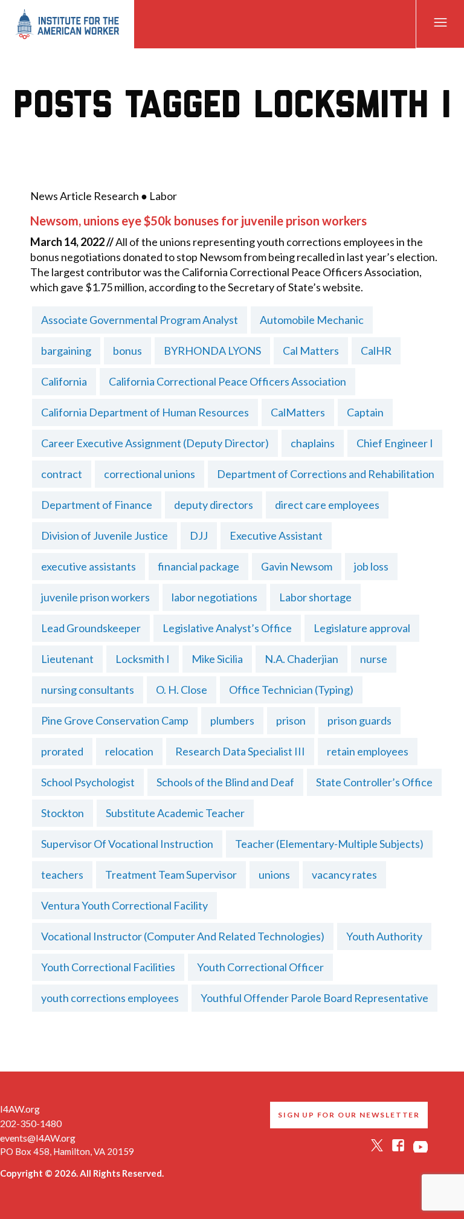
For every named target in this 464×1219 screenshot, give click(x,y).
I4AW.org (20, 1108)
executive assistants (88, 566)
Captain (365, 412)
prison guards (359, 720)
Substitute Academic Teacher (175, 813)
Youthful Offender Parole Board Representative (314, 997)
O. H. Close (181, 689)
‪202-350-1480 (31, 1123)
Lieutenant (67, 658)
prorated (62, 751)
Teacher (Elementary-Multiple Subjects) (329, 843)
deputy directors (213, 504)
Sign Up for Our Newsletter (349, 1114)
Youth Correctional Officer (260, 967)
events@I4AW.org (38, 1137)
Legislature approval (362, 628)
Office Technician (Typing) (291, 689)
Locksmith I (142, 658)
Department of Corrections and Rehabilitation (325, 473)
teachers (62, 874)
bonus (127, 350)
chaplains (313, 443)
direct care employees (327, 504)
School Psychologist (88, 782)
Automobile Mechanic (312, 319)
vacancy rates (344, 874)
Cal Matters (311, 350)
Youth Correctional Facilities (108, 967)
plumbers (232, 720)
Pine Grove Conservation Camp (114, 720)
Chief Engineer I (394, 443)
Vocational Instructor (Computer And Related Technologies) (182, 936)
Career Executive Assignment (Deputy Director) (155, 443)
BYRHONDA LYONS (212, 350)
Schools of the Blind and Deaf (225, 782)
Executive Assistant (276, 535)
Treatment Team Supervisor (171, 874)
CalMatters (298, 412)
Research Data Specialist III (240, 751)
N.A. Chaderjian (301, 658)
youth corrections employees (110, 997)
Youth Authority (384, 936)
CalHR (376, 350)
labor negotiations (214, 597)
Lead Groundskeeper (91, 628)
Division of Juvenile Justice (104, 535)
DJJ (199, 535)
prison (291, 720)
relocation (129, 751)
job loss (371, 566)
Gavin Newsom (296, 566)
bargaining (66, 350)
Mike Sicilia (217, 658)
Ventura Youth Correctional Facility (124, 905)
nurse (373, 658)
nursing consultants (87, 689)
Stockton (62, 813)
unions (274, 874)
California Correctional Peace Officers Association (227, 381)
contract (61, 473)
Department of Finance (96, 504)
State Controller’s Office (374, 782)
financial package (198, 566)
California (64, 381)
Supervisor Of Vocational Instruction (127, 843)
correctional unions (149, 473)
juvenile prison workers (95, 597)
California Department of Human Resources (145, 412)
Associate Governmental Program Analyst (139, 319)
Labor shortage (315, 597)
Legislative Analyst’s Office (227, 628)
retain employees (367, 751)
